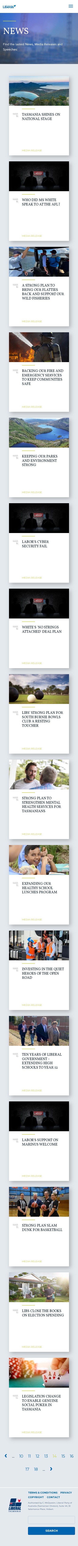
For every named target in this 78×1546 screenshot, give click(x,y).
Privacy (66, 1492)
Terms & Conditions (42, 1492)
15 (63, 1456)
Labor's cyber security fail (35, 544)
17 (27, 1469)
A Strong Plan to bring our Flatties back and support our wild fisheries (43, 292)
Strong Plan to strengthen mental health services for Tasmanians (41, 805)
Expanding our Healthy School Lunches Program (39, 888)
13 (46, 1456)
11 (29, 1456)
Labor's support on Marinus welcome (40, 1142)
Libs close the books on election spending (43, 1313)
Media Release (32, 150)
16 (72, 1456)
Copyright (36, 1497)
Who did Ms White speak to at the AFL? (41, 202)
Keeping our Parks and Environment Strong (40, 461)
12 (37, 1456)
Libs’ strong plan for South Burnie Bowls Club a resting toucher (42, 719)
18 (36, 1469)
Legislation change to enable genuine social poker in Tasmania (41, 1403)
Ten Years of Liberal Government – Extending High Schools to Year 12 (42, 1061)
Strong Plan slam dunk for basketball (42, 1228)
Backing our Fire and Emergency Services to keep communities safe (42, 378)
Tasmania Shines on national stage (41, 117)
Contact (53, 1497)
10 (21, 1456)
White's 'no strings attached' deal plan (42, 629)
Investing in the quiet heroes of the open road (43, 973)
